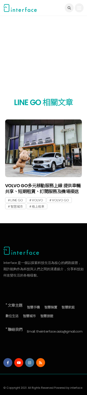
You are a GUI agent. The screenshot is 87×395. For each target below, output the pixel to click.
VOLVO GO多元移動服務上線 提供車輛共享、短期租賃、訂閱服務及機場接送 (43, 189)
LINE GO (16, 200)
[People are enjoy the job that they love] (43, 148)
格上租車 (38, 206)
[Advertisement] (43, 59)
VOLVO (37, 200)
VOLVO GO (60, 200)
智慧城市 (16, 206)
